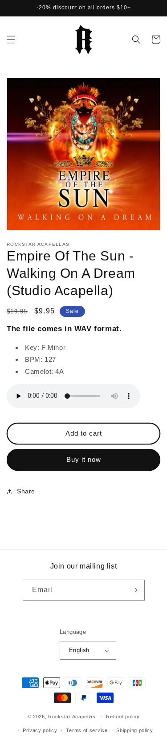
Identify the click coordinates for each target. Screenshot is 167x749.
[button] (11, 39)
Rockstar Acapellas (72, 716)
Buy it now (83, 459)
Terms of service (86, 730)
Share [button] (26, 491)
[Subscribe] (134, 590)
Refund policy (122, 716)
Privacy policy (40, 730)
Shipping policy (134, 730)
